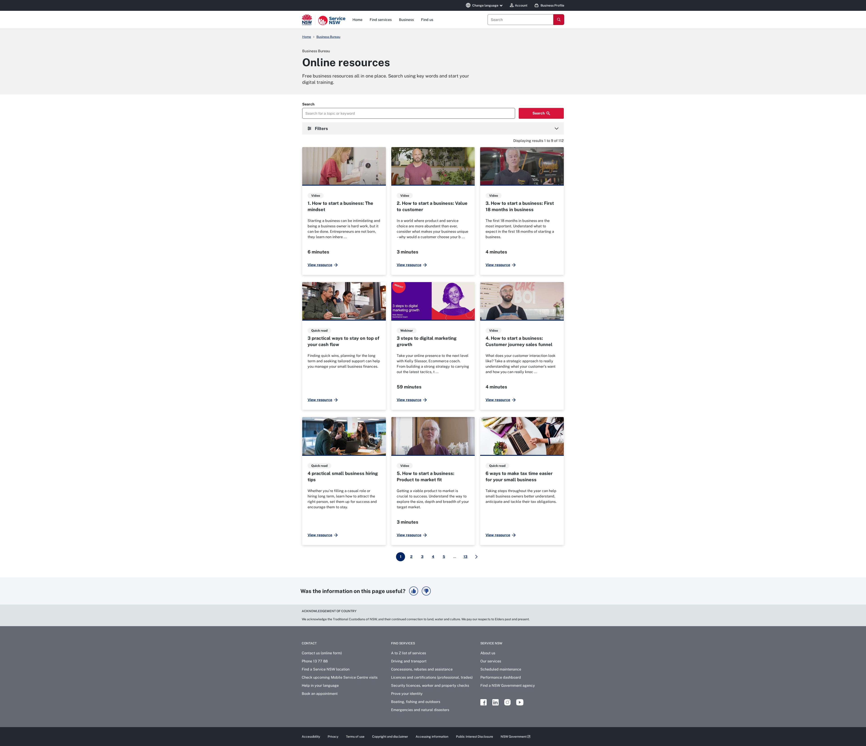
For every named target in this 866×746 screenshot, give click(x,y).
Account (521, 5)
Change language (485, 5)
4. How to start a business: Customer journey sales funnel (519, 341)
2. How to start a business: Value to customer (432, 206)
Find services (381, 20)
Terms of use (355, 736)
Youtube (519, 702)
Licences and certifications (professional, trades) (432, 677)
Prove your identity (407, 693)
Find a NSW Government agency (507, 685)
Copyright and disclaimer (390, 736)
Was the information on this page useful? (352, 591)
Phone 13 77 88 (315, 661)
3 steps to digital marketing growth (427, 341)
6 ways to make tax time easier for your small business (519, 476)
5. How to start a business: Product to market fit (425, 476)
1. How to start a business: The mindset (340, 206)
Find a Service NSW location (326, 669)
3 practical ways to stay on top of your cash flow (343, 341)
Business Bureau (328, 37)
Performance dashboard (500, 677)
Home (357, 20)
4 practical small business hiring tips (343, 476)
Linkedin (495, 702)
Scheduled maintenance (500, 669)
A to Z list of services (408, 653)
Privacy (333, 736)
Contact (309, 643)
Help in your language (320, 685)
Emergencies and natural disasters (420, 710)
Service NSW (491, 643)
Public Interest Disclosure (474, 736)
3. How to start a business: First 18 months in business (520, 206)
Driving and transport (408, 661)
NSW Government (514, 736)
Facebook (483, 702)
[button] (413, 590)
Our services (490, 661)
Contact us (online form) (322, 653)
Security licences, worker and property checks (430, 685)
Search (308, 104)
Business (406, 20)
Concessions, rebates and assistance (422, 669)
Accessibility (311, 736)
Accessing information (432, 736)
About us (487, 653)
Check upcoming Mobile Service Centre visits (340, 677)
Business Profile (552, 5)
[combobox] (520, 19)
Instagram (507, 702)
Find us (427, 20)
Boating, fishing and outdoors (415, 702)
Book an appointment (320, 693)
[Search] (558, 19)
